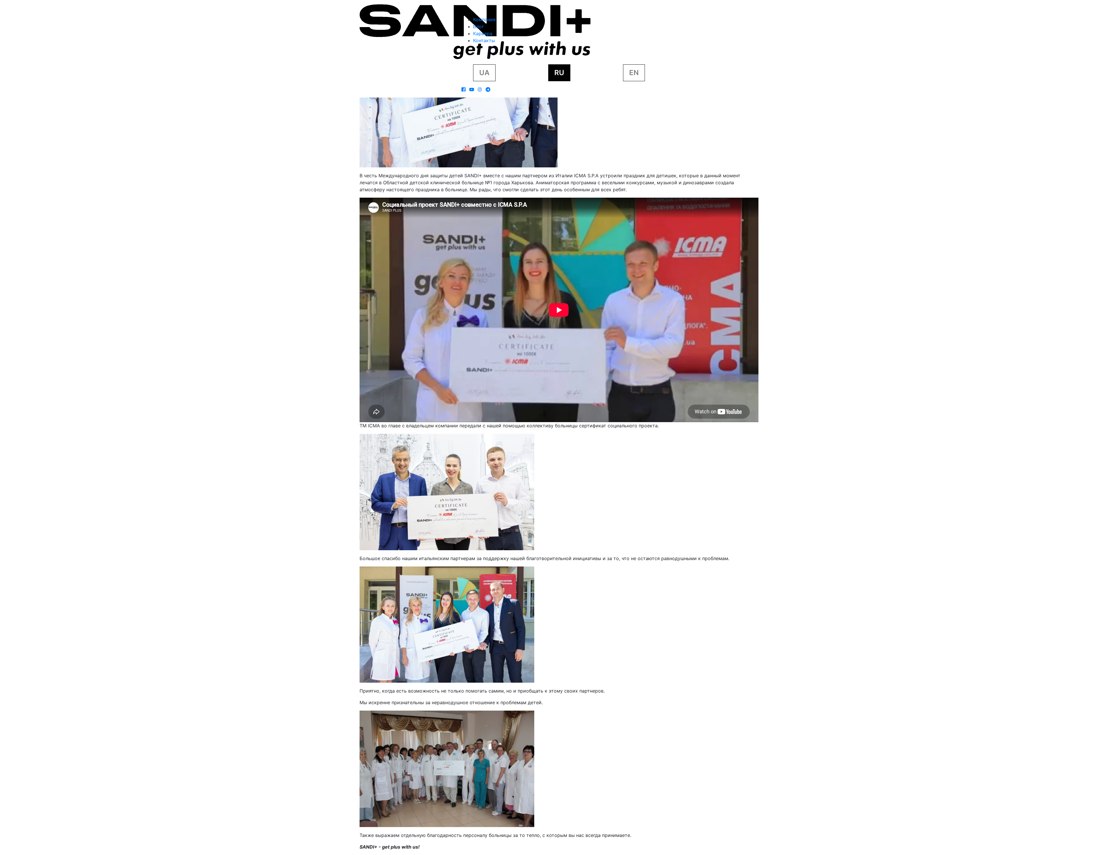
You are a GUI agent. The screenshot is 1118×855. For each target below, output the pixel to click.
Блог (478, 26)
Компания (484, 19)
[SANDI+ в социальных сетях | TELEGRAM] (488, 89)
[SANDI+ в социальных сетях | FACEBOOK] (463, 89)
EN (634, 72)
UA (484, 72)
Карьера (482, 33)
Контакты (484, 40)
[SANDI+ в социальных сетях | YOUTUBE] (471, 89)
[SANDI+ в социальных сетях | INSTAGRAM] (480, 89)
